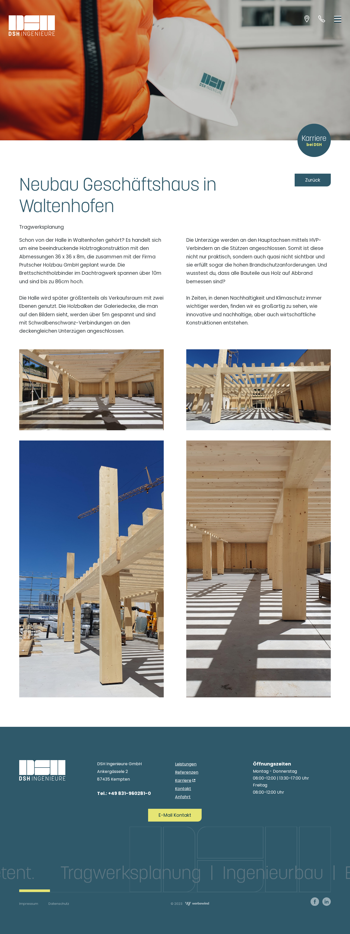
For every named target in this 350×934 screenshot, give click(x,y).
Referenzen (186, 772)
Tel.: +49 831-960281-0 (124, 793)
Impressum (28, 903)
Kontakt (183, 789)
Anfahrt (183, 797)
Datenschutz (58, 903)
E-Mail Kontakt (175, 815)
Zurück (312, 180)
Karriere (314, 140)
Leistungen (186, 764)
